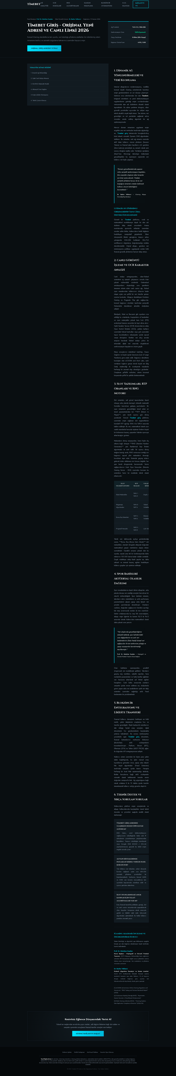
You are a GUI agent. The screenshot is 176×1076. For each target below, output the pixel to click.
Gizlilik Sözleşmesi (79, 1052)
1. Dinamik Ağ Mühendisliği (39, 73)
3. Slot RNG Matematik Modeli (40, 84)
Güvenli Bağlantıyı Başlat (88, 1033)
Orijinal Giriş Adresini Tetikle (44, 48)
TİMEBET (34, 4)
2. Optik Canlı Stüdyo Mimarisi (40, 78)
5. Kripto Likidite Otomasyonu (39, 95)
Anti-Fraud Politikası (92, 1052)
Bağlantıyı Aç (139, 4)
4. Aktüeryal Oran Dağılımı (39, 89)
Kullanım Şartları (67, 1052)
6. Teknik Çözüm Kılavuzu (38, 100)
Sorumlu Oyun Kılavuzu (107, 1052)
